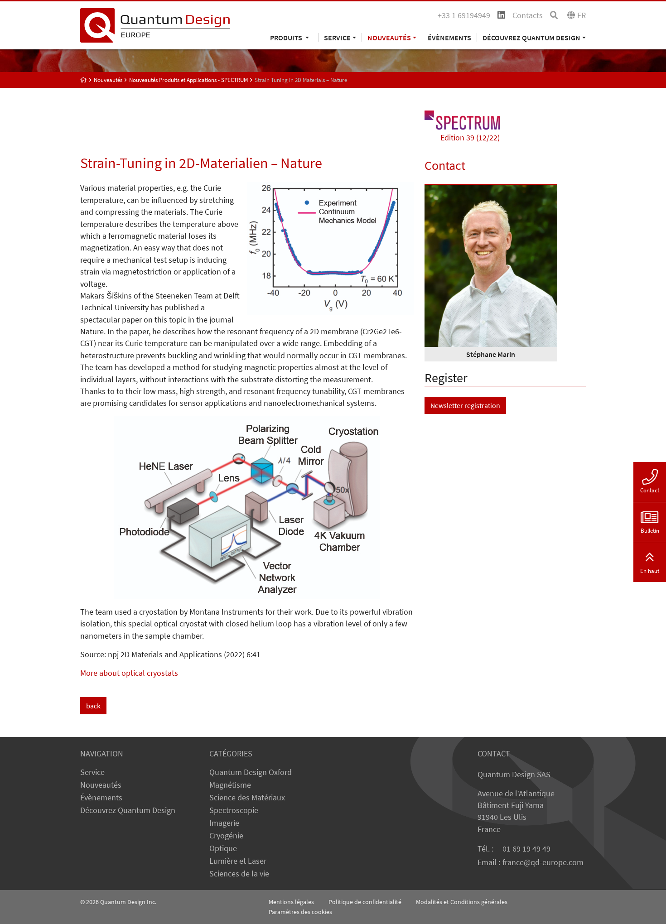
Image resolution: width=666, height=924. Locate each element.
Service (92, 772)
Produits (287, 37)
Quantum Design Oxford (250, 772)
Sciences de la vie (239, 874)
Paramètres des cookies (300, 912)
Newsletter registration (465, 405)
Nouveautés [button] (389, 37)
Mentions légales (291, 902)
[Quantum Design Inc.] (155, 24)
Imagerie (224, 823)
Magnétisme (230, 785)
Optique (223, 848)
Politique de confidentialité (364, 902)
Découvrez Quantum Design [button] (531, 37)
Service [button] (337, 37)
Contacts (527, 15)
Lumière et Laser (237, 861)
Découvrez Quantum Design (127, 810)
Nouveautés (100, 785)
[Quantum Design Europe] (83, 80)
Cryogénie (226, 836)
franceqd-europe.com (543, 862)
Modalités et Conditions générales (461, 902)
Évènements (449, 37)
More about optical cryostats (129, 673)
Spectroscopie (233, 810)
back (93, 705)
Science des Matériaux (247, 798)
